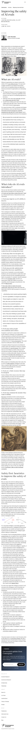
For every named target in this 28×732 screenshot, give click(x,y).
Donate (2, 704)
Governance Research (6, 679)
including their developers (15, 354)
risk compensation (16, 341)
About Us (3, 692)
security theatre (14, 348)
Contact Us (3, 717)
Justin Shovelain (8, 20)
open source (17, 105)
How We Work (4, 698)
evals (3, 85)
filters (15, 597)
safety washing (10, 363)
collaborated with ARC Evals (12, 100)
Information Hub (4, 714)
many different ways (13, 84)
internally (18, 98)
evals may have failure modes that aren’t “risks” (14, 193)
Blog (2, 720)
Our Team (3, 695)
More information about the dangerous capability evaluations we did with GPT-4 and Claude (13, 111)
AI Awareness (4, 682)
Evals (20, 92)
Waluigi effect (8, 283)
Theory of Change (5, 701)
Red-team (3, 396)
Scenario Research (5, 676)
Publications (4, 7)
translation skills (11, 278)
